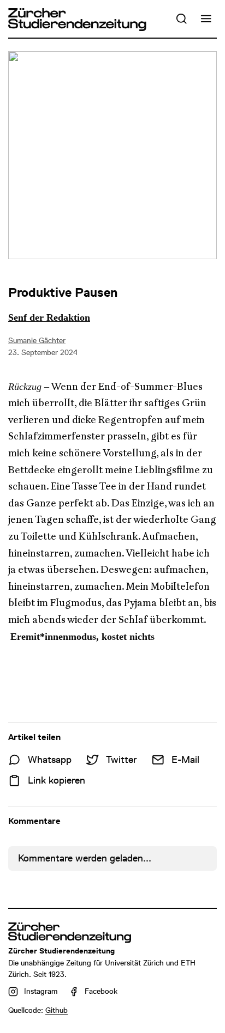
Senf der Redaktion (49, 317)
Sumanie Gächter (37, 340)
